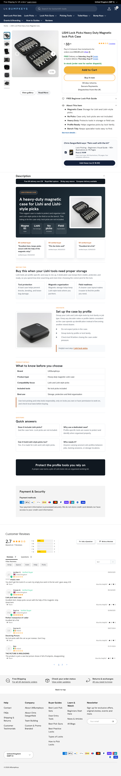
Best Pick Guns (56, 723)
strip (9, 565)
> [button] (66, 664)
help (35, 565)
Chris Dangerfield (72, 143)
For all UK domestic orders (24, 682)
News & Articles (75, 718)
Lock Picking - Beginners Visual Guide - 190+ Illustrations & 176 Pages (94, 149)
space (18, 565)
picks (44, 565)
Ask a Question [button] (87, 541)
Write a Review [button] (107, 541)
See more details (69, 133)
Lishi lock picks (81, 348)
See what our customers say (47, 2)
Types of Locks (56, 736)
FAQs (6, 712)
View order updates (61, 682)
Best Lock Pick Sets (12, 15)
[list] (35, 53)
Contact (7, 707)
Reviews (49, 20)
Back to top (60, 690)
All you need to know (102, 682)
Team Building (31, 720)
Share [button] (10, 584)
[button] (110, 584)
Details (95, 56)
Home (6, 26)
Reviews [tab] (10, 557)
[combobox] (66, 8)
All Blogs (71, 723)
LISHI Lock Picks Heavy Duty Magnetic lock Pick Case (25, 26)
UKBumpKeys (14, 767)
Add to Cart (89, 70)
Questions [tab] (25, 557)
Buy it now (89, 77)
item (27, 565)
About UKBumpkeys (34, 707)
